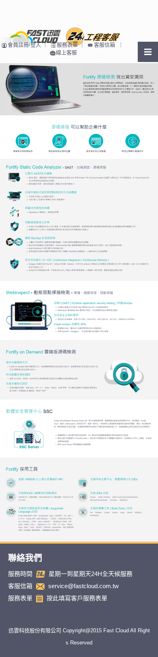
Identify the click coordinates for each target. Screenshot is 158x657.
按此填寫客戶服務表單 (77, 598)
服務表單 (67, 45)
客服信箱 (104, 45)
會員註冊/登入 (24, 45)
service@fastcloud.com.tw (83, 585)
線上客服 (66, 52)
